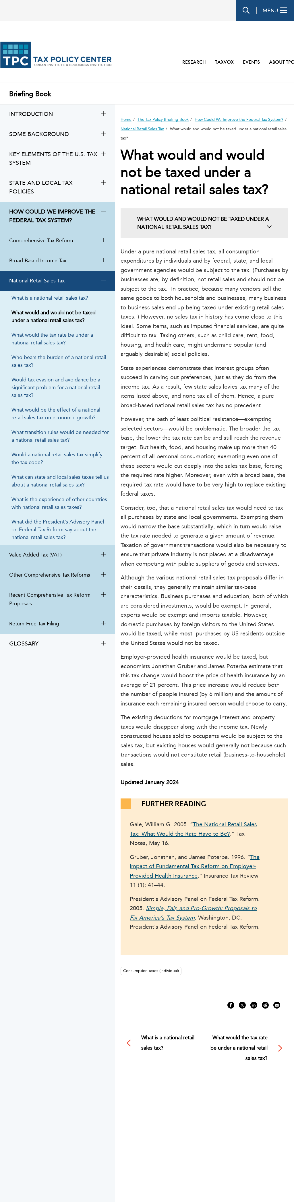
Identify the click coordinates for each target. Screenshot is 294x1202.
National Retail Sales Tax (142, 129)
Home (126, 120)
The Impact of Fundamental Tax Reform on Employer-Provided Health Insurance (195, 867)
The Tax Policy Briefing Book (163, 120)
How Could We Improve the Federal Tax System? (239, 120)
